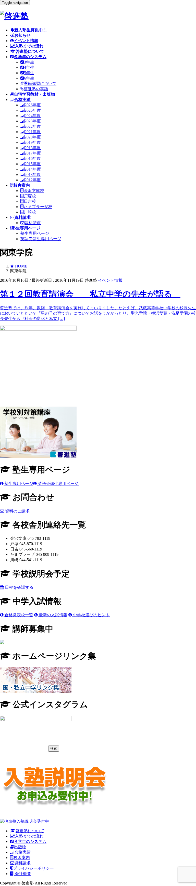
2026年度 (32, 105)
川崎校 (30, 212)
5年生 (29, 73)
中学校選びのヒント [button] (91, 615)
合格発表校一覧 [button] (18, 615)
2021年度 (32, 132)
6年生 (29, 78)
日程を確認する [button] (18, 587)
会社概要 (22, 873)
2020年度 (32, 137)
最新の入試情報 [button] (52, 615)
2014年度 (32, 169)
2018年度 (32, 148)
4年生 (29, 67)
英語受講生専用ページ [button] (58, 483)
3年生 (29, 62)
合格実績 (22, 852)
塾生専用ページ (34, 233)
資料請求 (32, 223)
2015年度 (32, 164)
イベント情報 (110, 280)
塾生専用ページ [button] (18, 483)
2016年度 (32, 158)
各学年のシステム (30, 841)
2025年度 (32, 110)
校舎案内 (22, 857)
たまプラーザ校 (38, 206)
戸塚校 (30, 196)
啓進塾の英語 (36, 89)
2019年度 (32, 142)
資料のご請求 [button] (17, 511)
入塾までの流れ (29, 836)
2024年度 (32, 115)
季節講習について (40, 83)
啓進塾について (30, 831)
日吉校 (30, 201)
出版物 (20, 847)
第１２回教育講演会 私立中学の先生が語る (90, 294)
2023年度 (32, 121)
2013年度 (32, 174)
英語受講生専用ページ (40, 239)
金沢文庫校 (34, 190)
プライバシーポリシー (33, 868)
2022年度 (32, 126)
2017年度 (32, 153)
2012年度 (32, 180)
